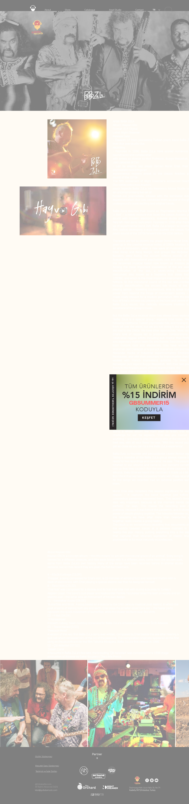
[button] (184, 380)
